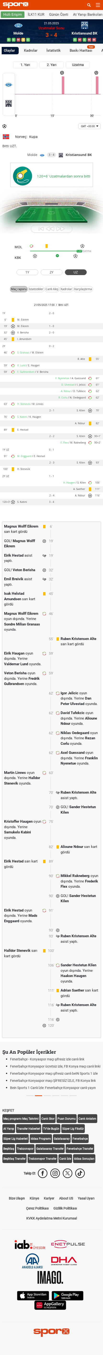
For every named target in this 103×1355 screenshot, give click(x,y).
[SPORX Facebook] (42, 1187)
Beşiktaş (8, 1163)
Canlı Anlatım (87, 1133)
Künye (34, 1212)
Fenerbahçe (80, 1153)
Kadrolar (30, 50)
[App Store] (33, 1309)
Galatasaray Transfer (50, 1163)
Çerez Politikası (37, 1222)
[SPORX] (51, 1347)
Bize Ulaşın (17, 1212)
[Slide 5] (73, 1110)
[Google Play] (68, 1309)
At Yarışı (8, 1143)
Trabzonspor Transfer (43, 1173)
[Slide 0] (30, 1110)
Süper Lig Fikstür (73, 1143)
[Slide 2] (47, 1110)
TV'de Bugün (51, 1143)
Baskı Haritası (81, 50)
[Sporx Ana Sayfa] (16, 5)
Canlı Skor (48, 1133)
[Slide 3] (55, 1110)
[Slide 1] (38, 1110)
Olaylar (9, 50)
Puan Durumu (66, 1133)
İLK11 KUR (36, 14)
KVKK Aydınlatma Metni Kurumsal (51, 1232)
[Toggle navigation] (98, 5)
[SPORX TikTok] (80, 1187)
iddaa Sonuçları (84, 1173)
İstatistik (53, 50)
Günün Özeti (58, 14)
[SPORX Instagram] (55, 1187)
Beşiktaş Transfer (14, 1173)
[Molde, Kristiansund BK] (8, 94)
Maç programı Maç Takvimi (21, 1133)
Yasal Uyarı (86, 1212)
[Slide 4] (64, 1110)
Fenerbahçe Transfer (80, 1163)
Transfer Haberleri (28, 1143)
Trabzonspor (25, 1163)
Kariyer (49, 1212)
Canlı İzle (65, 1173)
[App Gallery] (50, 1319)
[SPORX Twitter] (67, 1187)
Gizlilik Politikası (65, 1222)
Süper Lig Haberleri (15, 1153)
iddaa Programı (41, 1153)
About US (66, 1212)
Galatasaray (62, 1153)
